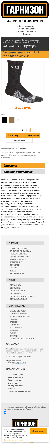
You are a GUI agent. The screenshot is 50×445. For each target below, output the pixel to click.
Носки (13, 271)
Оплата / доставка (25, 31)
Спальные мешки (18, 311)
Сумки (13, 333)
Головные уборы (18, 248)
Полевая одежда (18, 254)
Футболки (14, 265)
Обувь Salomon (17, 291)
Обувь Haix (15, 288)
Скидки (25, 34)
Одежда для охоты (19, 257)
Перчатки (14, 325)
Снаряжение (17, 306)
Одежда (13, 243)
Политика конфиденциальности (19, 391)
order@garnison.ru (19, 363)
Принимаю (38, 431)
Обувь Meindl (16, 294)
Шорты (13, 268)
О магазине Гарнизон (15, 375)
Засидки (14, 322)
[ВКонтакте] (5, 412)
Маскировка (16, 328)
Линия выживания (19, 314)
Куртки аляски (17, 273)
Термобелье (16, 262)
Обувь (13, 280)
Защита (13, 319)
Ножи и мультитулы (20, 316)
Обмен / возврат (25, 29)
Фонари (13, 336)
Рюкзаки (14, 330)
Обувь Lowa (15, 285)
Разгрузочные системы (22, 339)
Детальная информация (13, 440)
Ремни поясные (18, 259)
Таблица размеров (14, 386)
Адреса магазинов (25, 26)
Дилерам (10, 389)
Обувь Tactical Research (22, 296)
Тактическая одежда (20, 251)
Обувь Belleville (18, 299)
